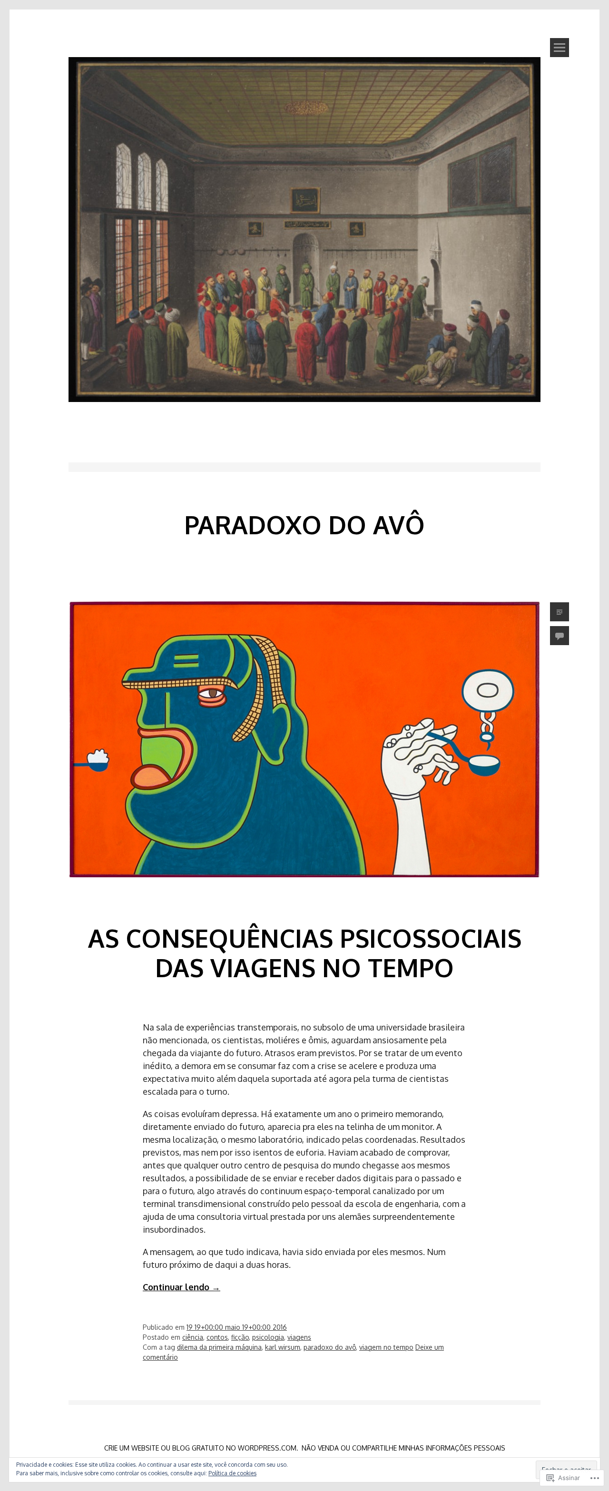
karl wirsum (282, 1347)
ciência (192, 1337)
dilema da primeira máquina (219, 1347)
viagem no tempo (386, 1347)
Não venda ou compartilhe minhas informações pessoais (403, 1448)
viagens (299, 1337)
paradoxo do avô (330, 1347)
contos (217, 1337)
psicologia (268, 1337)
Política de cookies (232, 1473)
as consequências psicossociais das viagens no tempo (304, 952)
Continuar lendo (181, 1287)
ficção (240, 1337)
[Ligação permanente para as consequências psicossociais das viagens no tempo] (304, 893)
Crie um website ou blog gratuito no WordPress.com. (201, 1448)
